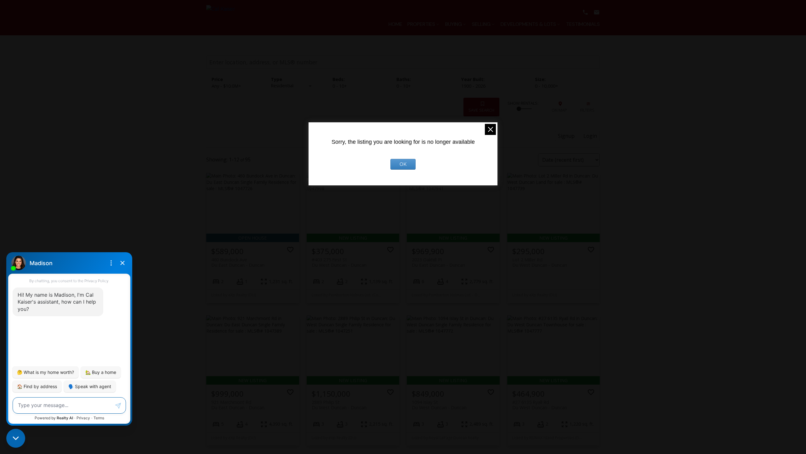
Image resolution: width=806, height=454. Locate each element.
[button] (585, 12)
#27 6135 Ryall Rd (539, 404)
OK (403, 164)
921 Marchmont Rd (237, 404)
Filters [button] (587, 110)
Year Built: (473, 86)
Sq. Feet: (546, 86)
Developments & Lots (528, 24)
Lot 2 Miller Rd (539, 262)
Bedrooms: (339, 86)
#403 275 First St (339, 262)
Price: (226, 86)
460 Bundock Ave (237, 262)
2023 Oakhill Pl (438, 262)
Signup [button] (566, 135)
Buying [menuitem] (453, 24)
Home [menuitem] (395, 24)
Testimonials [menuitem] (583, 24)
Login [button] (590, 135)
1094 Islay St (439, 404)
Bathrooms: (403, 86)
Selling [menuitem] (481, 24)
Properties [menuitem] (421, 24)
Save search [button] (481, 110)
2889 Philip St (339, 404)
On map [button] (559, 110)
